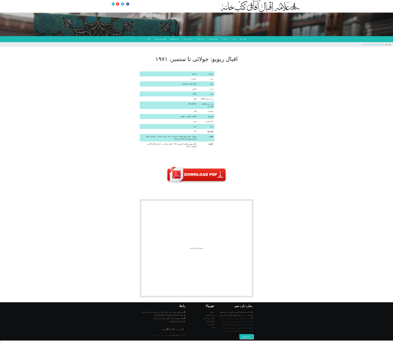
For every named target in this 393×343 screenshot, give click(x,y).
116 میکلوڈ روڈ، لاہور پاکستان (168, 318)
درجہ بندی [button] (201, 39)
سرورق (212, 312)
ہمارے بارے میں (187, 39)
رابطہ (149, 39)
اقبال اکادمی (174, 335)
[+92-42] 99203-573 (161, 315)
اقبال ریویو (211, 324)
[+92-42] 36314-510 (176, 315)
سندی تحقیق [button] (214, 39)
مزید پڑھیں (246, 336)
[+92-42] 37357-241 (176, 321)
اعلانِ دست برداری (160, 39)
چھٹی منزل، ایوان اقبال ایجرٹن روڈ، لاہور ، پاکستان (163, 312)
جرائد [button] (225, 39)
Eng (113, 4)
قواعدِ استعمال (210, 321)
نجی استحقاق (175, 39)
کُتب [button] (233, 39)
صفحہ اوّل (243, 39)
